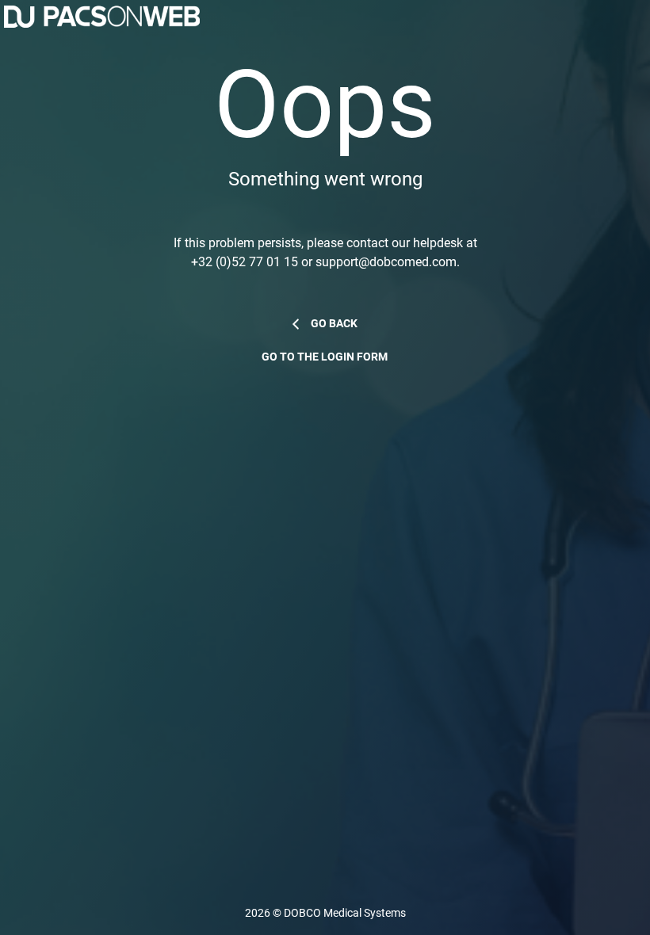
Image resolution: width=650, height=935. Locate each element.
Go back (334, 323)
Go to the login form (325, 357)
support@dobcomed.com (386, 261)
